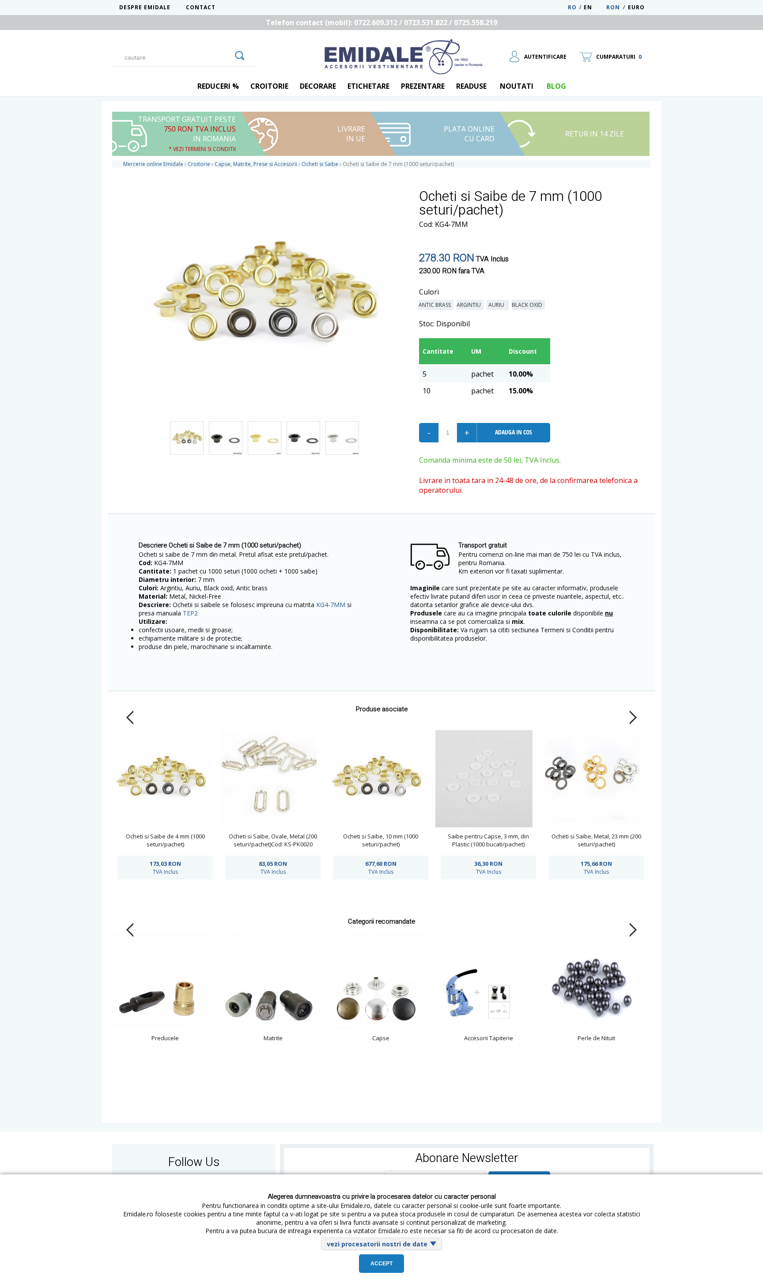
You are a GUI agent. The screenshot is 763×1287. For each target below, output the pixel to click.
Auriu (497, 305)
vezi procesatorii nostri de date (377, 1244)
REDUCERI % (218, 86)
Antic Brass (436, 305)
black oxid (528, 305)
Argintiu (470, 305)
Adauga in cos (513, 432)
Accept (381, 1264)
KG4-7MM (330, 604)
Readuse (471, 86)
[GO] (239, 54)
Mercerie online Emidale (153, 164)
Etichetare (368, 86)
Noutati (516, 86)
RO (572, 7)
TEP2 (190, 613)
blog (556, 86)
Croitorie (269, 86)
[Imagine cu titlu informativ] (187, 438)
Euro (636, 7)
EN (594, 7)
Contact (200, 7)
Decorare (318, 86)
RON (613, 7)
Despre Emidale (144, 7)
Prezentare (423, 86)
